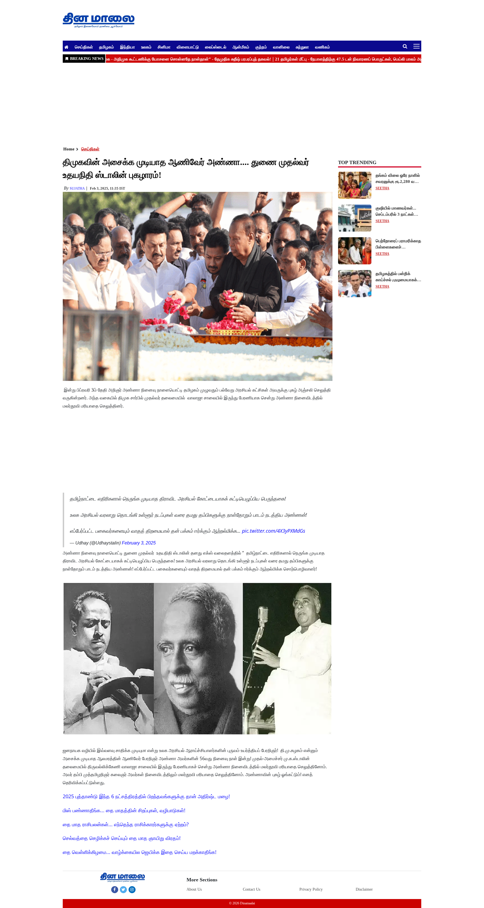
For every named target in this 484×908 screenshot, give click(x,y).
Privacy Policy (311, 889)
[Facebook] (114, 889)
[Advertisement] (231, 104)
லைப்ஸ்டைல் (215, 47)
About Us (194, 889)
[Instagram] (132, 889)
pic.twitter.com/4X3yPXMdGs (273, 530)
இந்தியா (127, 47)
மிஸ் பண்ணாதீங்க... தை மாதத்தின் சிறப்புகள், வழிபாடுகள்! (124, 810)
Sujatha (77, 188)
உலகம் (146, 47)
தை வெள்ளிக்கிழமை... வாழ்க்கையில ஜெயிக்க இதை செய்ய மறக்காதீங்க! (140, 852)
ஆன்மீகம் (240, 47)
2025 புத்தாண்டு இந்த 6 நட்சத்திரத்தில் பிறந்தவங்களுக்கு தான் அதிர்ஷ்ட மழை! (146, 796)
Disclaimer (364, 889)
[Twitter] (123, 889)
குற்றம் (261, 47)
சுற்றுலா (302, 47)
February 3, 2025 (139, 543)
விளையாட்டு (188, 47)
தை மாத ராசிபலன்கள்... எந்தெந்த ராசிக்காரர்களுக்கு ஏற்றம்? (126, 824)
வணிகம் (322, 47)
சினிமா (164, 47)
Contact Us (251, 889)
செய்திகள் (84, 47)
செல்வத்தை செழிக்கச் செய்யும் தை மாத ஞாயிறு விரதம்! (122, 838)
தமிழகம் (106, 47)
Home (69, 149)
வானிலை (281, 47)
